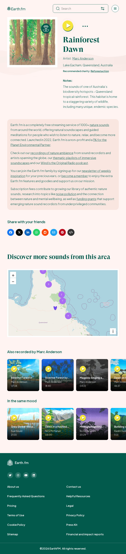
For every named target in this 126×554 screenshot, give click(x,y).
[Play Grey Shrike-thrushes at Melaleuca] (14, 418)
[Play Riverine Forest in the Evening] (14, 369)
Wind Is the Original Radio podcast (64, 163)
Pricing (15, 506)
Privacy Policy (79, 515)
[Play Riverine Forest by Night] (48, 369)
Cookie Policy (19, 525)
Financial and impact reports (88, 534)
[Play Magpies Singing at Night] (83, 369)
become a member (74, 176)
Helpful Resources (81, 496)
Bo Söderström (88, 431)
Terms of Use (19, 515)
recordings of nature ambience (51, 153)
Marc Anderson (83, 58)
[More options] (85, 26)
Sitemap (16, 534)
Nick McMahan (53, 431)
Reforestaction (100, 71)
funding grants (86, 199)
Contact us (77, 487)
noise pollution (66, 194)
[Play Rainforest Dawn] (68, 26)
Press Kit (75, 525)
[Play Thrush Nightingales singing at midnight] (83, 418)
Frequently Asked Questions (29, 496)
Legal (73, 506)
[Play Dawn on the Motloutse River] (117, 369)
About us (16, 487)
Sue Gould (16, 431)
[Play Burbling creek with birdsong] (117, 418)
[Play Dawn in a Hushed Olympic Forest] (48, 418)
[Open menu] (115, 8)
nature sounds (99, 125)
